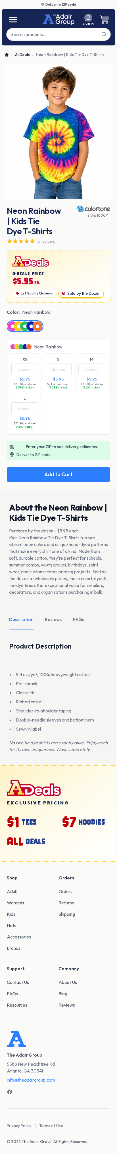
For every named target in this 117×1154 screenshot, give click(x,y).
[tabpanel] (58, 131)
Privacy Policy (19, 1125)
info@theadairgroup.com (31, 1080)
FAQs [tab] (78, 619)
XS (24, 359)
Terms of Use (51, 1125)
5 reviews (46, 241)
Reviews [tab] (53, 619)
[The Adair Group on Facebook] (9, 1092)
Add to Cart (58, 474)
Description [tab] (21, 619)
